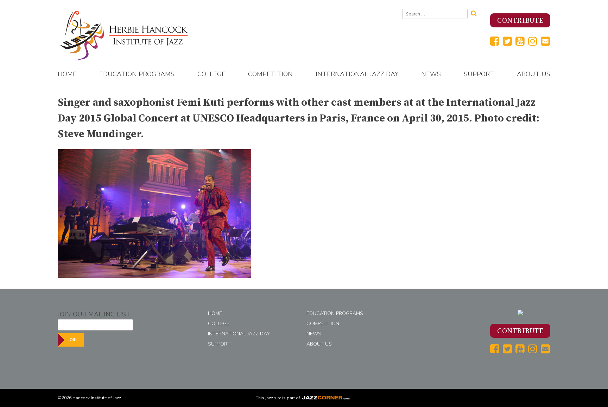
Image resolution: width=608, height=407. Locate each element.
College (211, 74)
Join (72, 339)
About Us (533, 74)
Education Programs (137, 74)
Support (479, 74)
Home (67, 74)
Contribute (520, 21)
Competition (270, 74)
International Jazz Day (357, 74)
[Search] (476, 12)
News (431, 74)
